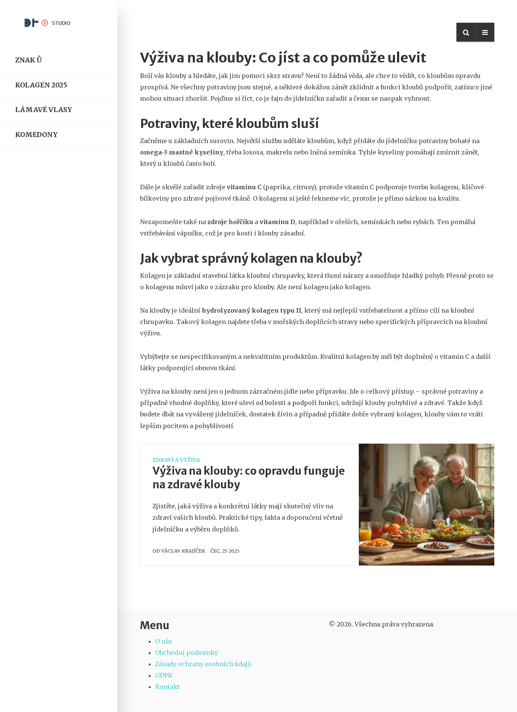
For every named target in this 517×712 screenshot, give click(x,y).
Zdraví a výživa (176, 459)
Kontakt (167, 686)
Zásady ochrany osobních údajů (203, 664)
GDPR (163, 675)
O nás (163, 641)
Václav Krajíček (183, 551)
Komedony (36, 135)
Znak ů (28, 60)
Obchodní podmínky (186, 652)
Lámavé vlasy (43, 110)
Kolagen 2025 (41, 85)
